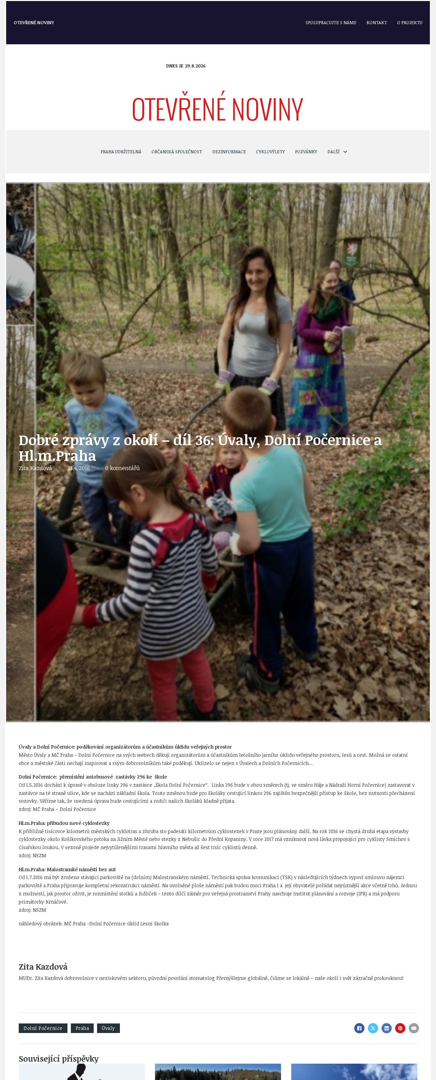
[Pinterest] (400, 1028)
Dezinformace (229, 151)
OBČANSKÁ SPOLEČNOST (177, 151)
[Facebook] (359, 1028)
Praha (82, 1028)
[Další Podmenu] (345, 152)
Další (333, 151)
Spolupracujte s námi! (331, 22)
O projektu (409, 22)
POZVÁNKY (306, 151)
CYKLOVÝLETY (270, 151)
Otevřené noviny (34, 22)
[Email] (414, 1028)
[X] (373, 1028)
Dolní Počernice (43, 1028)
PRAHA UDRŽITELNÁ (120, 151)
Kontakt (377, 22)
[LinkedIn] (387, 1028)
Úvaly (108, 1028)
